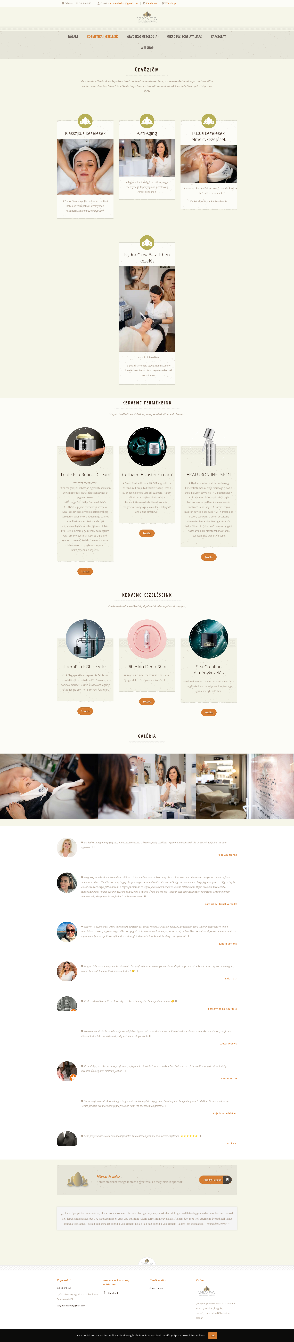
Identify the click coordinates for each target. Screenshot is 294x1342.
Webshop (170, 3)
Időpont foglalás (213, 1179)
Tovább (85, 571)
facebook (113, 1293)
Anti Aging (147, 133)
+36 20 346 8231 (65, 1287)
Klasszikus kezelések (85, 133)
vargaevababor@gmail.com (123, 3)
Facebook (151, 3)
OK (212, 1335)
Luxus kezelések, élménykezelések (208, 136)
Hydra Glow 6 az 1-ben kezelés (147, 258)
